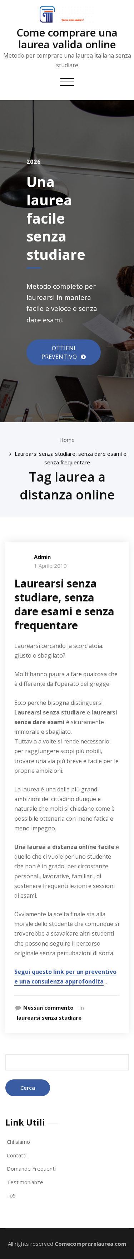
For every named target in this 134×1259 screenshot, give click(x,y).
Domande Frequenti (31, 1168)
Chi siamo (18, 1141)
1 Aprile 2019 (50, 565)
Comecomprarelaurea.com (90, 1243)
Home (67, 439)
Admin (42, 556)
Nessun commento (48, 1007)
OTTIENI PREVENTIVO (59, 352)
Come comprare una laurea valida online (67, 38)
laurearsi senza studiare (49, 1017)
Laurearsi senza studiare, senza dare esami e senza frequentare (64, 604)
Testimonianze (25, 1182)
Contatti (16, 1155)
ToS (11, 1195)
